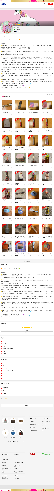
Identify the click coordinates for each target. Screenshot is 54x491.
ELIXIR (3, 234)
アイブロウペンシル (7, 363)
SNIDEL (4, 393)
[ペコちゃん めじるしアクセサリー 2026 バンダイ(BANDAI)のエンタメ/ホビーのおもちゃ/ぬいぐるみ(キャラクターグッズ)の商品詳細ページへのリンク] (47, 193)
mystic (4, 392)
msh (15, 181)
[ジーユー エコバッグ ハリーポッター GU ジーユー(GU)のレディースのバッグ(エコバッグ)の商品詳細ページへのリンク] (47, 246)
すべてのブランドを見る (12, 441)
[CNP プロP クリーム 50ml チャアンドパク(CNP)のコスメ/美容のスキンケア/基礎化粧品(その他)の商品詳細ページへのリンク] (20, 229)
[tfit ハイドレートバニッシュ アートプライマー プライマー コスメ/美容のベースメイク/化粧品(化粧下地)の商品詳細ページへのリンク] (33, 246)
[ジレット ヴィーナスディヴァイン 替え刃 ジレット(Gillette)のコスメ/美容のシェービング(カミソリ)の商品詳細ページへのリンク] (20, 211)
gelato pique (5, 387)
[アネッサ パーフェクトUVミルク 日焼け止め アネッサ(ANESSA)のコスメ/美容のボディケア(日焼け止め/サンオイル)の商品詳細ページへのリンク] (47, 229)
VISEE (29, 146)
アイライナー (5, 368)
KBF (3, 390)
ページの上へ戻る (27, 405)
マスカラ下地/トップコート (9, 370)
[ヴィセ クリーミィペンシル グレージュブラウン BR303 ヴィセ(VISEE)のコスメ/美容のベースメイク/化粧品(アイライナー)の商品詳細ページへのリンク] (20, 193)
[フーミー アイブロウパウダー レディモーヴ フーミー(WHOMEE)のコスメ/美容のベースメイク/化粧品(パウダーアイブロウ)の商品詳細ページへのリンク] (33, 105)
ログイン (44, 3)
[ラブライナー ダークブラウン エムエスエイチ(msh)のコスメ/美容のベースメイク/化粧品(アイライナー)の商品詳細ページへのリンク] (47, 211)
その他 (4, 373)
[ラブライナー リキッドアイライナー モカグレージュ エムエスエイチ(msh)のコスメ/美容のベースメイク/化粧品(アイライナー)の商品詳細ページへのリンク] (20, 176)
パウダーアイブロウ (7, 365)
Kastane (4, 388)
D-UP (42, 164)
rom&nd (16, 164)
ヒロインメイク (30, 181)
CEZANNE (16, 252)
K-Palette (3, 181)
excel (2, 111)
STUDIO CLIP (4, 252)
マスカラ (5, 375)
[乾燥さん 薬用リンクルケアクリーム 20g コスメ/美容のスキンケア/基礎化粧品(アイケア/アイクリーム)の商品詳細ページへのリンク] (33, 229)
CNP (16, 234)
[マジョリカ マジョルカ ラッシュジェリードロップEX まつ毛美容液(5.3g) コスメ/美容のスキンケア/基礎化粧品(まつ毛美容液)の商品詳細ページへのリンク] (33, 158)
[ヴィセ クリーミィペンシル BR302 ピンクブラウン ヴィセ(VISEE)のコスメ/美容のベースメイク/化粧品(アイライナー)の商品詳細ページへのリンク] (33, 140)
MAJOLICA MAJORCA (5, 164)
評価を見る (27, 332)
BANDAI (29, 199)
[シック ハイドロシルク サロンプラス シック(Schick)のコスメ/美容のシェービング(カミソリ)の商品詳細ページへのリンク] (33, 211)
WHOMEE (29, 111)
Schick (3, 217)
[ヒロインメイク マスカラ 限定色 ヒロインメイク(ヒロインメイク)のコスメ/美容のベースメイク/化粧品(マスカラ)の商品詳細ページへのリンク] (7, 193)
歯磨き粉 (5, 367)
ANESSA (43, 234)
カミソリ (5, 378)
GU (42, 252)
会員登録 (50, 3)
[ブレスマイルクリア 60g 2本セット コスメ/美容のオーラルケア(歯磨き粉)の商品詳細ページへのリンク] (7, 123)
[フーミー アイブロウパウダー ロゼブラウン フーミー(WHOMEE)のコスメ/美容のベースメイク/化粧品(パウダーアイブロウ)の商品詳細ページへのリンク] (47, 105)
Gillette (16, 217)
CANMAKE (17, 128)
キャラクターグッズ (7, 377)
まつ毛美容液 (5, 372)
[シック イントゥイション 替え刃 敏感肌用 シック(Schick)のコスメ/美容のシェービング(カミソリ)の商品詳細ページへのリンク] (7, 211)
